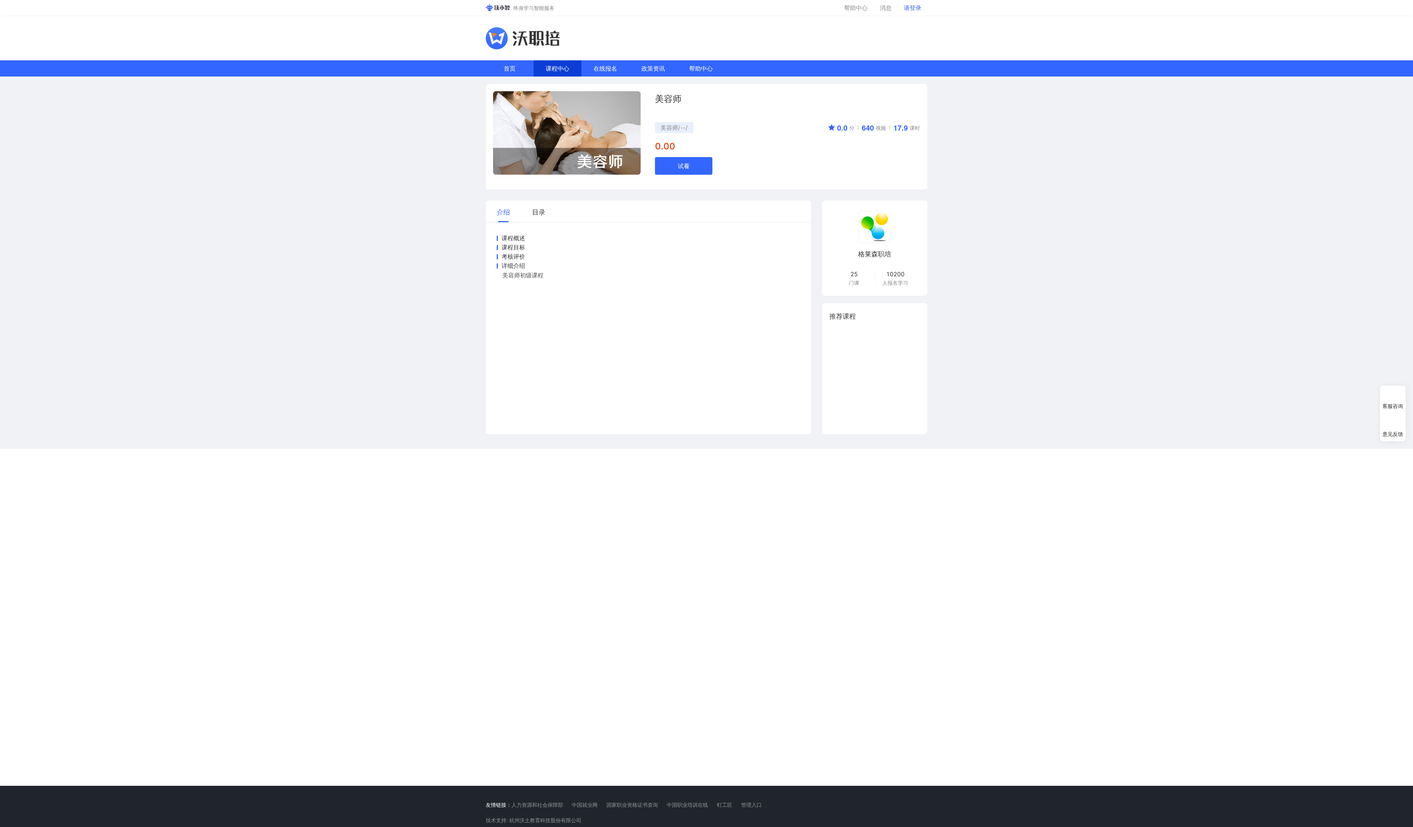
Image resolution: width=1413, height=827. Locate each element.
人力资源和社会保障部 (537, 804)
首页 (510, 68)
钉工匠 (724, 804)
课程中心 (557, 68)
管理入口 (751, 804)
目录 (538, 211)
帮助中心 (701, 68)
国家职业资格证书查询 (632, 804)
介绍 (503, 211)
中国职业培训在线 (687, 804)
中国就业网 (585, 804)
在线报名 (605, 68)
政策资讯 (653, 68)
